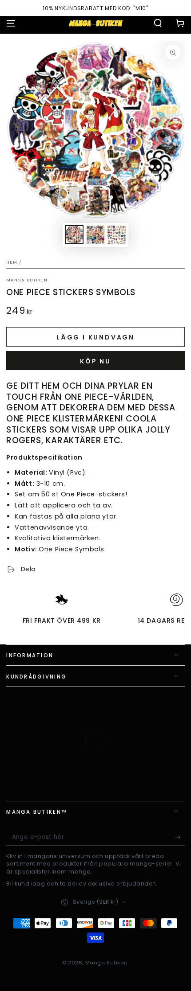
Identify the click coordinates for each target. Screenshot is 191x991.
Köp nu (95, 361)
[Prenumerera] (180, 837)
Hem (11, 262)
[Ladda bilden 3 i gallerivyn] (116, 234)
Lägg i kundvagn (95, 337)
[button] (158, 23)
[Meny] (11, 23)
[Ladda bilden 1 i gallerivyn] (74, 234)
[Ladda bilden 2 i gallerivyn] (95, 234)
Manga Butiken (27, 280)
